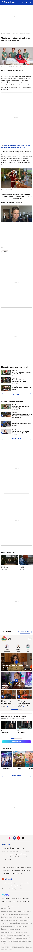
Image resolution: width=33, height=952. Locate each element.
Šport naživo (11, 901)
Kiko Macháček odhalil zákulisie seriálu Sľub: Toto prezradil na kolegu (7, 703)
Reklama (21, 851)
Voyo (8, 734)
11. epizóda (5, 732)
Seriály (24, 901)
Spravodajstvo (27, 898)
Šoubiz (12, 848)
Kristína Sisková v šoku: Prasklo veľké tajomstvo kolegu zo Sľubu (15, 685)
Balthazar (4, 566)
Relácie (3, 33)
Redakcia (21, 889)
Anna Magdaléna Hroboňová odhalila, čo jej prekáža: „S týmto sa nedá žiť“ (24, 703)
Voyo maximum (6, 898)
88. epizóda (21, 732)
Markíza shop (26, 870)
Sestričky (8, 33)
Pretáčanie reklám (15, 870)
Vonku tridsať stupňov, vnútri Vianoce (21, 424)
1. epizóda (23, 567)
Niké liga (4, 901)
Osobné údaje (6, 873)
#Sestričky (5, 256)
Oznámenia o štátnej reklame (21, 857)
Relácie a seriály (19, 848)
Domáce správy (12, 883)
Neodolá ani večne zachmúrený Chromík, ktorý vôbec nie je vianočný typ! (22, 416)
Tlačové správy (13, 851)
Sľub (3, 663)
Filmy (28, 901)
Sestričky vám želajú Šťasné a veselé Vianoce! (21, 373)
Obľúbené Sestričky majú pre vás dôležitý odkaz (21, 407)
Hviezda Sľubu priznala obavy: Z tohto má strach (15, 666)
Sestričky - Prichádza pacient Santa (21, 388)
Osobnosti (5, 851)
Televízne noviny (16, 898)
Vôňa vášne (20, 730)
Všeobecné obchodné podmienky (11, 886)
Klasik (17, 867)
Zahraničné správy (24, 883)
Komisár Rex (4, 730)
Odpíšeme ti (5, 870)
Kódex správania (6, 857)
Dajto (8, 867)
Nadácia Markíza (26, 867)
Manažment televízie (8, 860)
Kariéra (27, 851)
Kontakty (4, 883)
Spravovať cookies (17, 873)
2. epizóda (4, 567)
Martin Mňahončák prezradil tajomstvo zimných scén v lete (21, 432)
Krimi (12, 867)
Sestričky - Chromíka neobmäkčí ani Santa (19, 380)
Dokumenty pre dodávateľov (18, 854)
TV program (5, 848)
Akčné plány (5, 854)
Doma (4, 867)
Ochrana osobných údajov (9, 889)
